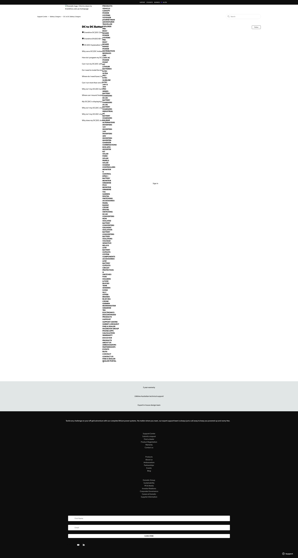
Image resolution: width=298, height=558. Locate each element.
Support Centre (110, 322)
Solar (105, 154)
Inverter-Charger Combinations (109, 142)
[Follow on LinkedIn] (84, 545)
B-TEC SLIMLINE (106, 79)
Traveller (107, 24)
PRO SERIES (105, 90)
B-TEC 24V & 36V (105, 84)
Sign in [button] (155, 183)
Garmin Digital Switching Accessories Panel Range (108, 199)
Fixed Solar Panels (105, 158)
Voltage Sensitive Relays (106, 243)
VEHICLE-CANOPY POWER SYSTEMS (106, 11)
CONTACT (106, 354)
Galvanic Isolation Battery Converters (108, 230)
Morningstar (109, 306)
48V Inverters (107, 137)
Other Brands (106, 295)
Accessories (108, 259)
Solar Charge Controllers (108, 165)
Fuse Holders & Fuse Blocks (106, 280)
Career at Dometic (149, 494)
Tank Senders (106, 286)
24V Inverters (107, 132)
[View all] (105, 291)
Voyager (106, 17)
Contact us (107, 356)
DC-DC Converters (108, 215)
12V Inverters (107, 128)
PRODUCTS (107, 6)
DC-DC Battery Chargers (107, 100)
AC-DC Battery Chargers (107, 107)
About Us (106, 342)
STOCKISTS (149, 2)
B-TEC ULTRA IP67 (105, 73)
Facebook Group (110, 329)
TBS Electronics (108, 311)
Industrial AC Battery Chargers (107, 114)
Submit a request (110, 324)
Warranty (107, 335)
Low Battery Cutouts (106, 250)
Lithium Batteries (107, 68)
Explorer (106, 26)
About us (149, 460)
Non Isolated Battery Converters (108, 221)
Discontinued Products (109, 316)
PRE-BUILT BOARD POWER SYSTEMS (106, 33)
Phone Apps (108, 331)
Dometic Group (149, 480)
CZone (105, 301)
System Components (108, 255)
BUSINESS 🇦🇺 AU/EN (160, 2)
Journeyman (108, 20)
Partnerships (108, 347)
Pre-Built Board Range (105, 43)
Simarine (106, 308)
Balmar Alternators (108, 121)
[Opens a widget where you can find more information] (288, 554)
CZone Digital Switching (107, 209)
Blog (104, 351)
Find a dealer (108, 326)
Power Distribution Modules (108, 51)
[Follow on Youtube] (78, 545)
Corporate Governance (149, 491)
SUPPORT (142, 2)
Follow (256, 27)
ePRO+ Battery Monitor (106, 178)
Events (105, 349)
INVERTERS (107, 125)
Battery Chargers (107, 94)
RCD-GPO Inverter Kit (106, 149)
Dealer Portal (109, 361)
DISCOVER (107, 338)
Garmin (106, 303)
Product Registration (149, 442)
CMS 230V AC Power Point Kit (106, 60)
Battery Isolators (107, 237)
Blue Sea (106, 299)
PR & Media (149, 486)
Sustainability (149, 483)
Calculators (108, 333)
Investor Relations (149, 488)
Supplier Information (149, 497)
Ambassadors (109, 345)
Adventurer (108, 22)
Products (107, 340)
